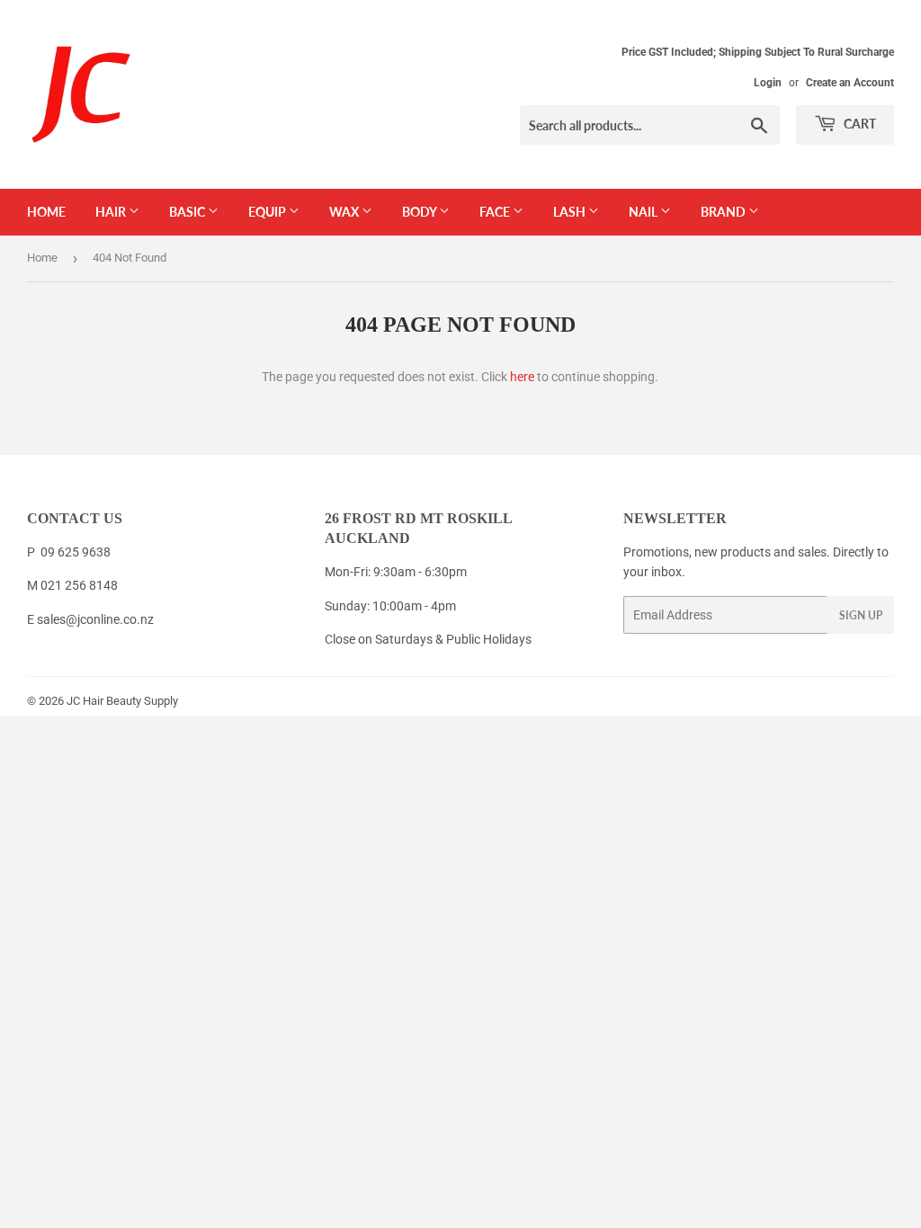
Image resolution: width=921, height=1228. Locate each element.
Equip (268, 211)
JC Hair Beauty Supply (122, 700)
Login (768, 82)
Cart (858, 123)
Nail (644, 211)
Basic (188, 211)
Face (496, 211)
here (522, 376)
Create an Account (850, 82)
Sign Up (860, 615)
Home (46, 211)
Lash (570, 211)
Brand (724, 211)
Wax (345, 211)
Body (420, 211)
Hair (112, 211)
